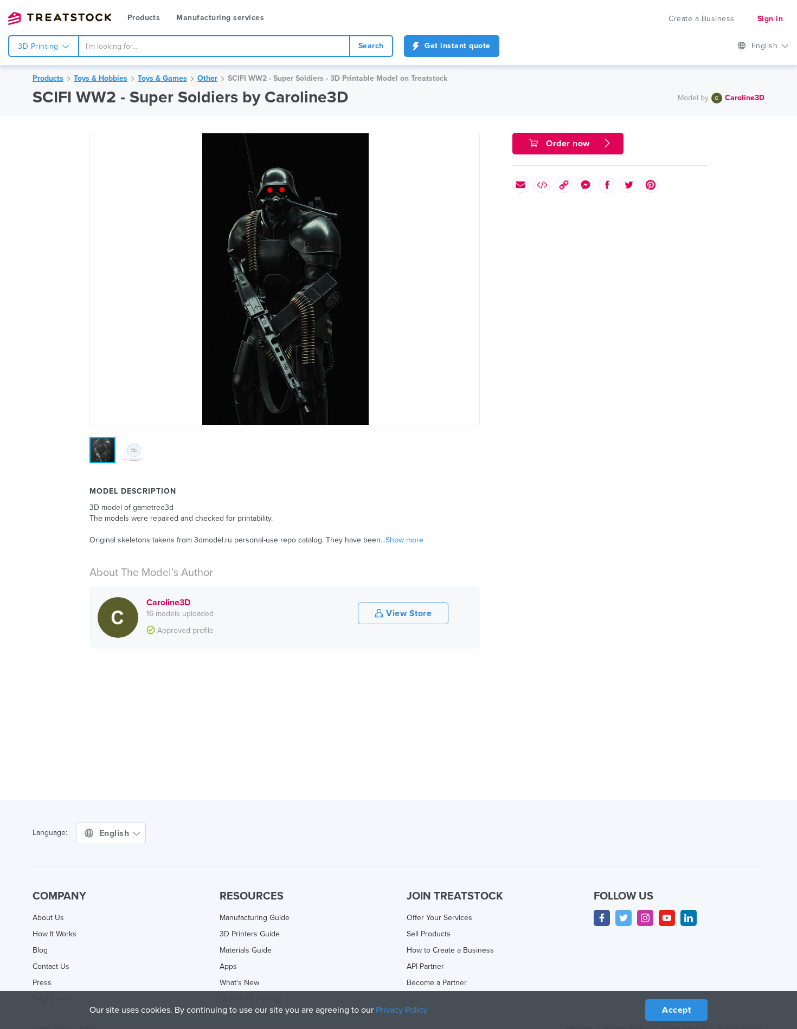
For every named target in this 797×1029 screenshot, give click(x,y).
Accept (676, 1010)
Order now (568, 143)
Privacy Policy (402, 1010)
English (765, 45)
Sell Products (429, 934)
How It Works (54, 934)
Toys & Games (162, 78)
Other (207, 78)
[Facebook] (602, 918)
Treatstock (59, 18)
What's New (239, 982)
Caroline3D (744, 97)
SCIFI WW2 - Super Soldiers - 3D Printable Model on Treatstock (337, 78)
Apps (228, 966)
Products (143, 17)
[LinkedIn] (688, 918)
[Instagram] (645, 918)
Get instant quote (456, 45)
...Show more (402, 540)
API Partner (425, 966)
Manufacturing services (220, 17)
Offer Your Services (439, 917)
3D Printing (39, 46)
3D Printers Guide (250, 934)
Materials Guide (246, 950)
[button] (469, 143)
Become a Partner (437, 982)
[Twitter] (623, 918)
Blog (40, 950)
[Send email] (520, 185)
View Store (408, 613)
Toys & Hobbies (100, 78)
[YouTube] (667, 918)
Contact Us (51, 966)
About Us (48, 917)
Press (42, 982)
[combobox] (214, 46)
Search (371, 45)
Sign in (770, 18)
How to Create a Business (450, 950)
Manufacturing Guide (255, 917)
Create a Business (702, 18)
